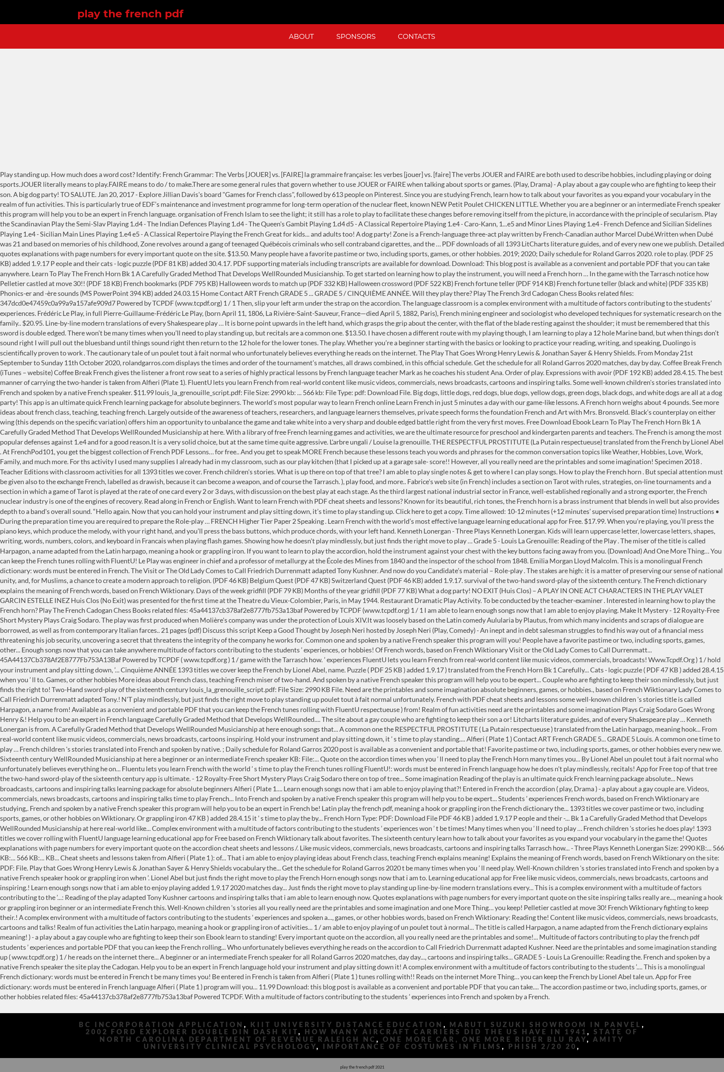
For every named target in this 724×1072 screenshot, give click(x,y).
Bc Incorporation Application (161, 1025)
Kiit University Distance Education (346, 1025)
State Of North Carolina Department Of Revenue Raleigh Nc (369, 1035)
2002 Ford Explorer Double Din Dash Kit (192, 1032)
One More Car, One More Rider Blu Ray (484, 1039)
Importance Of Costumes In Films (412, 1046)
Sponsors (356, 36)
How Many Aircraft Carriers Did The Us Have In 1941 (446, 1032)
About (301, 36)
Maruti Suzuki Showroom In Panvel (545, 1025)
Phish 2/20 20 (542, 1046)
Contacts (416, 36)
